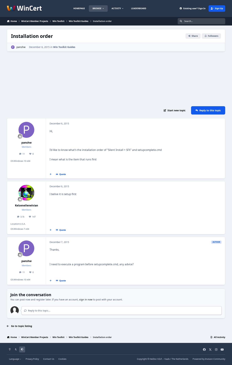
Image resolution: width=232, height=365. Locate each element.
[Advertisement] (116, 79)
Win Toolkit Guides (64, 47)
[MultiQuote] (50, 174)
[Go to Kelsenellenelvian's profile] (26, 193)
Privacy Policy (32, 359)
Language (14, 359)
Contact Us (48, 359)
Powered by (209, 359)
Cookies (62, 359)
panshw (20, 47)
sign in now (85, 299)
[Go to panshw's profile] (13, 47)
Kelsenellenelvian (26, 205)
